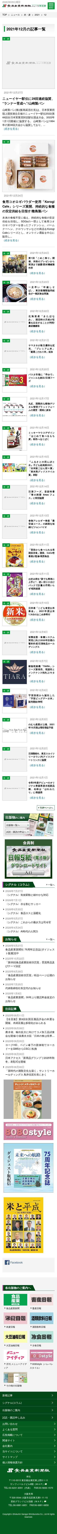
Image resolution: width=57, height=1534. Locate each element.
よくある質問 (10, 1429)
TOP (4, 14)
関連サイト (8, 1440)
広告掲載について (12, 1435)
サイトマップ (10, 1457)
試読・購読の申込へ (16, 831)
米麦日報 (10, 1326)
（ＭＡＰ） (39, 1484)
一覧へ (51, 884)
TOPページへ (46, 807)
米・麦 (27, 14)
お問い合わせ (10, 1424)
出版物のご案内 (11, 1410)
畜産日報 (36, 1308)
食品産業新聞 (12, 1308)
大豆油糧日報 (12, 1345)
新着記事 (7, 1395)
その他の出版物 (14, 1385)
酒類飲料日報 (39, 1326)
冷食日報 (36, 1345)
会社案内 (7, 1446)
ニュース (15, 14)
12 (45, 14)
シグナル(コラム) (12, 1403)
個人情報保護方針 (12, 1462)
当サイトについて (12, 1451)
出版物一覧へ (13, 825)
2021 (37, 14)
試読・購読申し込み (13, 1417)
